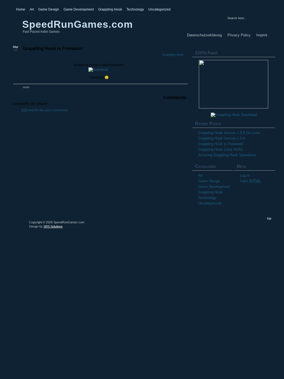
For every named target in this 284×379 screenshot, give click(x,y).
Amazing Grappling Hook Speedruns (227, 155)
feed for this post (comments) (44, 110)
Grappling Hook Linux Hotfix (220, 149)
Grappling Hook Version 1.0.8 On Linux (229, 133)
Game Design (48, 9)
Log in (245, 175)
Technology (135, 9)
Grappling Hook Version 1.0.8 (221, 138)
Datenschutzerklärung (204, 35)
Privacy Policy (239, 35)
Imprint (261, 35)
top (269, 218)
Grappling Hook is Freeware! (53, 48)
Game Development (79, 9)
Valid (250, 181)
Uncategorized (159, 9)
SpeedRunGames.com (77, 24)
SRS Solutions (53, 226)
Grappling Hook (110, 9)
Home (20, 9)
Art (32, 9)
